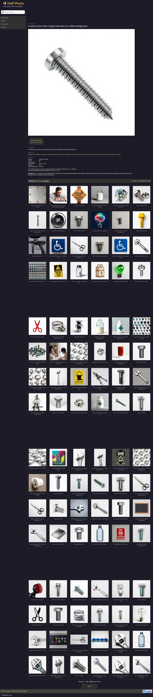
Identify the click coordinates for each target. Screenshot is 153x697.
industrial (77, 154)
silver (108, 154)
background (31, 154)
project (97, 154)
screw (104, 154)
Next (89, 686)
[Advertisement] (13, 61)
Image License (55, 170)
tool (116, 154)
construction (44, 154)
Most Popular (5, 17)
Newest (3, 21)
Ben (40, 165)
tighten (112, 154)
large (81, 154)
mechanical (87, 154)
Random (3, 27)
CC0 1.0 (69, 169)
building (37, 154)
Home (3, 691)
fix (63, 154)
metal (92, 154)
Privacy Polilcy (22, 691)
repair (100, 154)
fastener (60, 154)
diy (49, 154)
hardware (67, 154)
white (119, 154)
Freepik (41, 166)
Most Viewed (4, 24)
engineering (53, 154)
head (72, 154)
